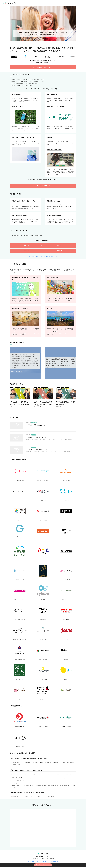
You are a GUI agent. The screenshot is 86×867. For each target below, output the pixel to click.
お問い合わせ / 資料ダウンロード (43, 67)
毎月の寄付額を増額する (54, 861)
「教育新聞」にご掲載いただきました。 (37, 437)
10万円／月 (26, 250)
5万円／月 (60, 245)
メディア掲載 (34, 422)
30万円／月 (60, 250)
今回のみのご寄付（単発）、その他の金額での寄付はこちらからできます (43, 256)
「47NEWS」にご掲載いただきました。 (37, 449)
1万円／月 (26, 245)
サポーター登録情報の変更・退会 (42, 861)
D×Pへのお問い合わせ (32, 861)
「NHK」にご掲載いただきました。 (36, 425)
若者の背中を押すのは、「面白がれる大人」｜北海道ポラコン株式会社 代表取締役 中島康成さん (66, 403)
